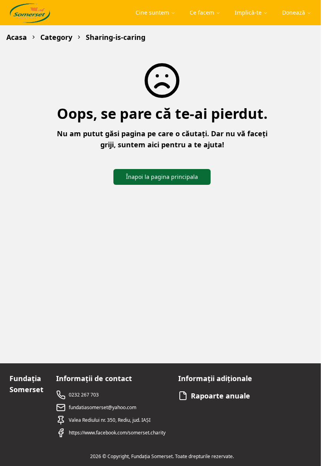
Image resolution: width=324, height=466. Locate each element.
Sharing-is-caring (115, 37)
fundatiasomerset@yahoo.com (102, 407)
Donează (293, 12)
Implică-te (248, 12)
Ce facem (202, 12)
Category (56, 37)
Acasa (16, 37)
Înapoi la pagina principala (162, 176)
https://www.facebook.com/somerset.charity (117, 432)
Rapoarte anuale (220, 395)
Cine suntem (152, 12)
